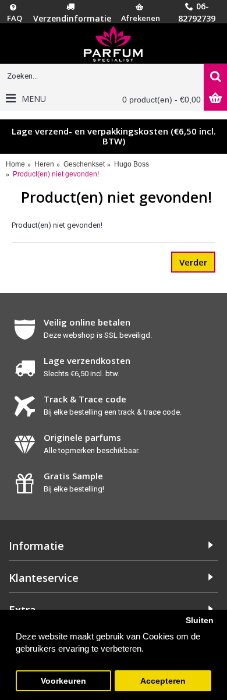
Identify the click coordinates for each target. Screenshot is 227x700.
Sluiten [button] (200, 620)
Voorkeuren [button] (63, 681)
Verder (193, 262)
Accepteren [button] (163, 681)
